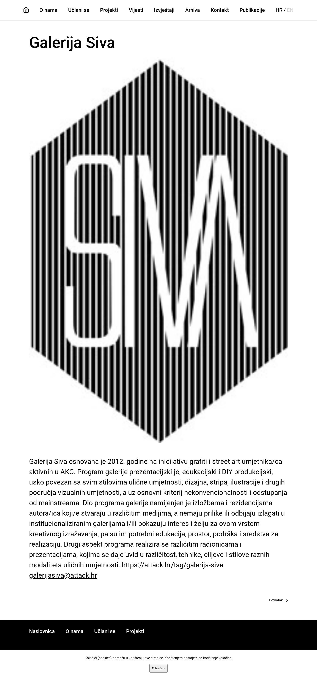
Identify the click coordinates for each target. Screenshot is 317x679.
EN (290, 10)
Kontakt (220, 10)
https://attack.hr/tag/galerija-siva (172, 565)
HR (279, 10)
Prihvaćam (158, 668)
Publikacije (252, 10)
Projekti (109, 10)
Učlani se (78, 10)
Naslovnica (42, 631)
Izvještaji (164, 10)
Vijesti (136, 10)
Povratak (276, 600)
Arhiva (192, 10)
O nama (48, 10)
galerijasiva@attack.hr (63, 575)
